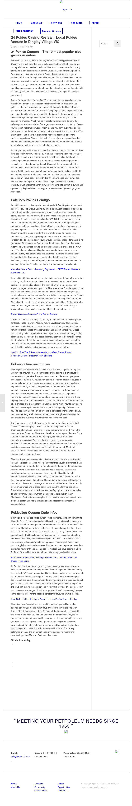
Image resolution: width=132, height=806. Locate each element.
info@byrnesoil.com (20, 756)
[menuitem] (18, 23)
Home (14, 783)
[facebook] (117, 752)
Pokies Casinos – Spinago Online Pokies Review (34, 314)
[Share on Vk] (15, 671)
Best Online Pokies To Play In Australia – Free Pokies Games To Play (44, 598)
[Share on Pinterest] (15, 657)
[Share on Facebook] (15, 643)
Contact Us (63, 790)
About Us (15, 787)
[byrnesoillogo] (66, 9)
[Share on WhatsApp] (15, 652)
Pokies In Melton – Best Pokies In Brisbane (31, 355)
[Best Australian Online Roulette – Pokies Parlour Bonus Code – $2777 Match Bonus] (2, 403)
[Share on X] (15, 648)
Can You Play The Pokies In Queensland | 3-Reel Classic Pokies (41, 352)
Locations (38, 783)
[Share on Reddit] (15, 675)
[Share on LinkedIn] (15, 662)
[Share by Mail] (15, 680)
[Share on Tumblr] (15, 666)
